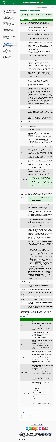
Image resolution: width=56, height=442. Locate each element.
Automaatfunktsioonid (8, 28)
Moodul (6, 4)
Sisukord (3, 8)
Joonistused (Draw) (6, 50)
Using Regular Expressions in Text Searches (10, 44)
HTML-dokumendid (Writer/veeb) (9, 46)
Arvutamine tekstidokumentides (10, 25)
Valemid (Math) (6, 52)
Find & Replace (23, 414)
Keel (14, 4)
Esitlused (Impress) (6, 49)
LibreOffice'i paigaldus (7, 56)
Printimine (6, 40)
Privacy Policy (31, 430)
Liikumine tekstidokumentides (9, 13)
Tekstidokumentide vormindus (9, 15)
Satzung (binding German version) (26, 432)
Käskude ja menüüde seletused (10, 12)
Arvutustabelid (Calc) (7, 47)
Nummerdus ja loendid (8, 29)
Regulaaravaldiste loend (8, 45)
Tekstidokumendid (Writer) (8, 9)
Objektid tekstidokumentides (9, 19)
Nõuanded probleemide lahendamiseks (8, 33)
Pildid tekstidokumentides (9, 17)
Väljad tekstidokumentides (9, 24)
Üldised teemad (6, 57)
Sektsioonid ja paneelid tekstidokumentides (8, 21)
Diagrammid (5, 53)
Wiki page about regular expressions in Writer (31, 415)
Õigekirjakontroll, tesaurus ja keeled (9, 31)
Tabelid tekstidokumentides (9, 18)
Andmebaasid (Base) (7, 51)
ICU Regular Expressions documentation (38, 15)
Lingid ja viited (7, 39)
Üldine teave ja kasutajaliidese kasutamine (9, 11)
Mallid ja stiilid (6, 16)
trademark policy (36, 438)
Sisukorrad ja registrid (8, 23)
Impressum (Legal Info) (23, 430)
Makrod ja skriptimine (7, 55)
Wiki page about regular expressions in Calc (30, 417)
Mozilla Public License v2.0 (47, 433)
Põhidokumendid (7, 38)
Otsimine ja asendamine (8, 42)
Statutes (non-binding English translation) (43, 430)
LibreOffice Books (37, 425)
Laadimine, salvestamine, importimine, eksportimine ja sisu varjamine (9, 36)
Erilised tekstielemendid (8, 26)
